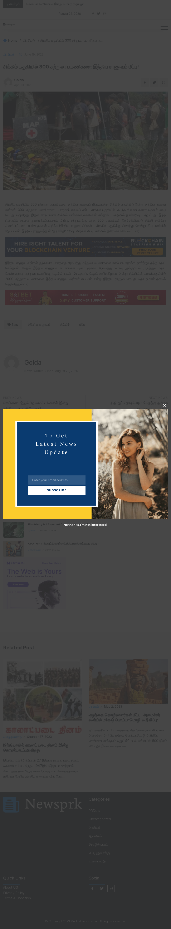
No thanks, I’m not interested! (85, 525)
